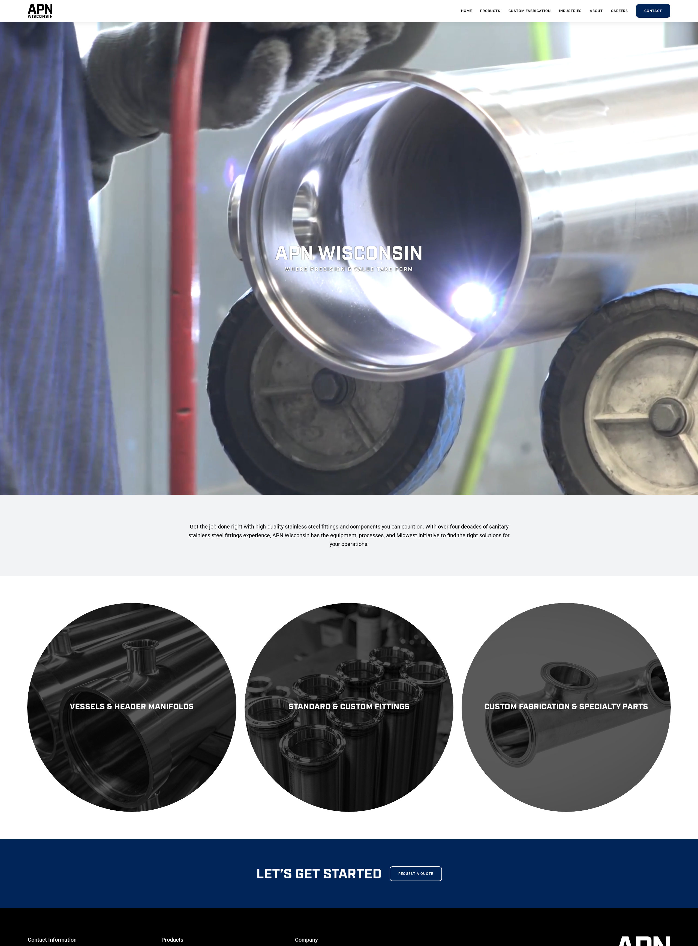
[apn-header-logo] (40, 6)
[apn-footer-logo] (643, 938)
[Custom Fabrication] (566, 707)
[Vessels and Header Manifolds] (131, 707)
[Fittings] (349, 707)
